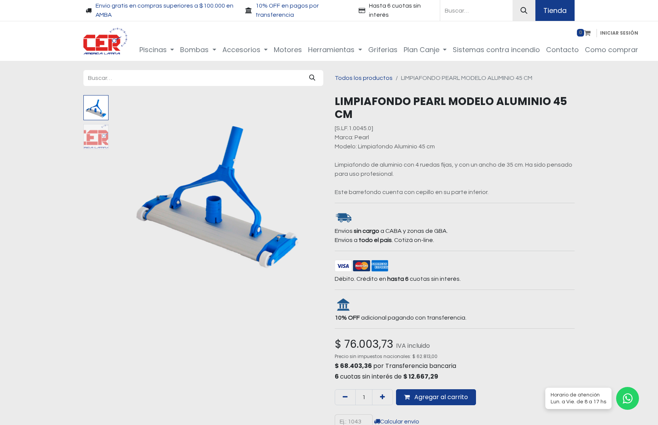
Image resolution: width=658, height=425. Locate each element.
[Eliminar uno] (345, 397)
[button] (127, 190)
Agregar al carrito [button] (440, 397)
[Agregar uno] (382, 397)
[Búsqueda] (524, 10)
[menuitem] (156, 49)
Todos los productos (364, 78)
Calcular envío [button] (399, 422)
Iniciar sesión (619, 33)
